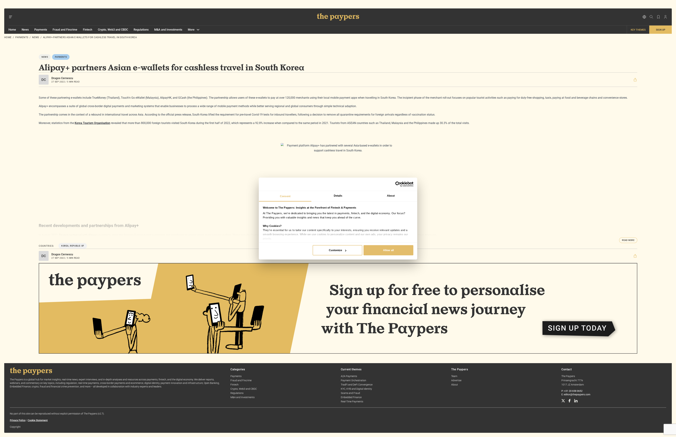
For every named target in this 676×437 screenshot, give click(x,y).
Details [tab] (338, 195)
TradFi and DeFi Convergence (357, 384)
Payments (40, 29)
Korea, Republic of (72, 246)
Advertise (456, 380)
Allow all (388, 250)
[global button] (644, 17)
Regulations (141, 29)
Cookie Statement (38, 420)
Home (12, 29)
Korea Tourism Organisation (92, 123)
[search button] (651, 17)
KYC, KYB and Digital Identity (356, 388)
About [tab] (391, 195)
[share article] (635, 80)
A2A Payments (349, 376)
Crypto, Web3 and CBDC (113, 29)
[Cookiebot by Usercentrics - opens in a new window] (398, 184)
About (454, 384)
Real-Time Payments (352, 401)
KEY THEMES (638, 29)
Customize (335, 250)
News (25, 29)
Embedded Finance (351, 397)
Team (454, 376)
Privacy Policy (18, 420)
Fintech (87, 29)
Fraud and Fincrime (65, 29)
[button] (635, 80)
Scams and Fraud (350, 393)
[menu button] (10, 17)
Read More (628, 240)
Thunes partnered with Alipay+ (78, 235)
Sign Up (660, 29)
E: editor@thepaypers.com (575, 394)
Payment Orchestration (353, 380)
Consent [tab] (285, 196)
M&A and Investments (168, 29)
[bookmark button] (658, 17)
